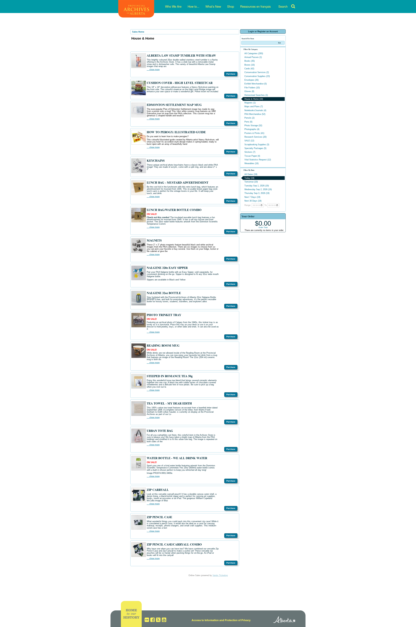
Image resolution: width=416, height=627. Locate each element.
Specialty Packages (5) (255, 148)
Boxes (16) (249, 65)
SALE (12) (249, 140)
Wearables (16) (251, 163)
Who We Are (173, 6)
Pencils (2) (249, 118)
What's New (213, 6)
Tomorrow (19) (251, 182)
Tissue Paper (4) (252, 156)
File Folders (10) (252, 87)
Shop (230, 6)
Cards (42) (249, 68)
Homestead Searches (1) (256, 95)
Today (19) (249, 178)
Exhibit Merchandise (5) (255, 83)
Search (283, 6)
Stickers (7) (249, 152)
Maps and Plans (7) (253, 106)
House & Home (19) (253, 99)
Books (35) (249, 61)
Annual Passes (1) (253, 57)
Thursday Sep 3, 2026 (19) (256, 193)
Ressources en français (255, 6)
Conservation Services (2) (256, 72)
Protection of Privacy (238, 620)
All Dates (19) (250, 174)
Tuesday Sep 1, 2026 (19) (256, 185)
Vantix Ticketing (220, 575)
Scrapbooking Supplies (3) (256, 144)
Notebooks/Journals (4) (255, 110)
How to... (193, 6)
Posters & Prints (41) (254, 133)
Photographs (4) (251, 129)
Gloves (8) (249, 91)
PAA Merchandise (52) (254, 114)
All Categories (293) (253, 53)
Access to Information (205, 620)
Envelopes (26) (251, 80)
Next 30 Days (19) (252, 201)
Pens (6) (248, 122)
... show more (153, 69)
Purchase (230, 74)
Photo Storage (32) (253, 125)
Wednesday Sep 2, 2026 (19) (258, 189)
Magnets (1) (250, 102)
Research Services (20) (255, 137)
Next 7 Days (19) (252, 197)
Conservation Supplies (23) (257, 76)
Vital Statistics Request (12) (257, 159)
